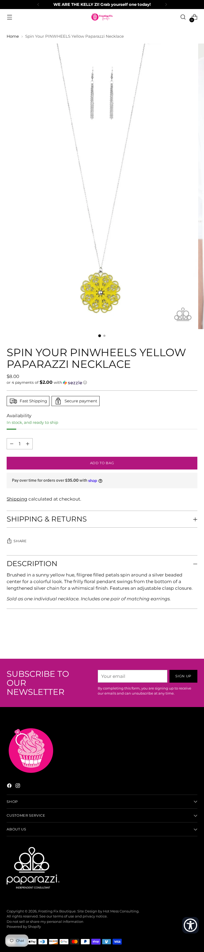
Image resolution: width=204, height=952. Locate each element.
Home (13, 36)
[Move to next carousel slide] (192, 640)
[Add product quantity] (11, 443)
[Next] (166, 4)
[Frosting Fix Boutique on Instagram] (18, 786)
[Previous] (38, 4)
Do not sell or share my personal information (45, 922)
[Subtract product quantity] (27, 443)
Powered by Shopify (24, 927)
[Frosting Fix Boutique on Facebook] (10, 786)
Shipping (17, 499)
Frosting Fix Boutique (57, 911)
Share (20, 541)
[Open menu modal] (9, 17)
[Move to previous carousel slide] (180, 640)
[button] (102, 382)
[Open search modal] (183, 17)
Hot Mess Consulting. (121, 911)
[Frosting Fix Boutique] (102, 17)
